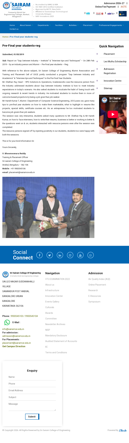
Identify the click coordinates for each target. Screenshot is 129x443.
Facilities (59, 25)
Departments (43, 25)
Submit (32, 416)
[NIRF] (111, 13)
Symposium (94, 301)
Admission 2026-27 (114, 3)
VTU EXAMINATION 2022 (57, 279)
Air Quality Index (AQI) (99, 279)
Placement (88, 25)
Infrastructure (52, 290)
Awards (49, 313)
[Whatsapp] (7, 322)
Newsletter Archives (55, 324)
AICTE (124, 6)
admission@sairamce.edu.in (16, 336)
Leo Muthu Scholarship (115, 61)
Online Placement (97, 284)
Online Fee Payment (105, 6)
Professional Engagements (110, 25)
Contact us (14, 29)
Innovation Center (54, 296)
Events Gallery (52, 301)
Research (93, 290)
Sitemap (108, 88)
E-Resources (94, 296)
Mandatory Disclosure (56, 335)
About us (49, 284)
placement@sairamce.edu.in (16, 343)
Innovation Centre (112, 81)
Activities (73, 25)
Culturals (49, 307)
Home (12, 25)
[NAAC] (100, 13)
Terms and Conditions (56, 352)
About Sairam (26, 25)
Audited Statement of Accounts (61, 341)
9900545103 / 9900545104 (24, 316)
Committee (51, 318)
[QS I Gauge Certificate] (123, 13)
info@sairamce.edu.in (13, 329)
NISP (47, 330)
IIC (46, 347)
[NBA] (88, 13)
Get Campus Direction (13, 346)
